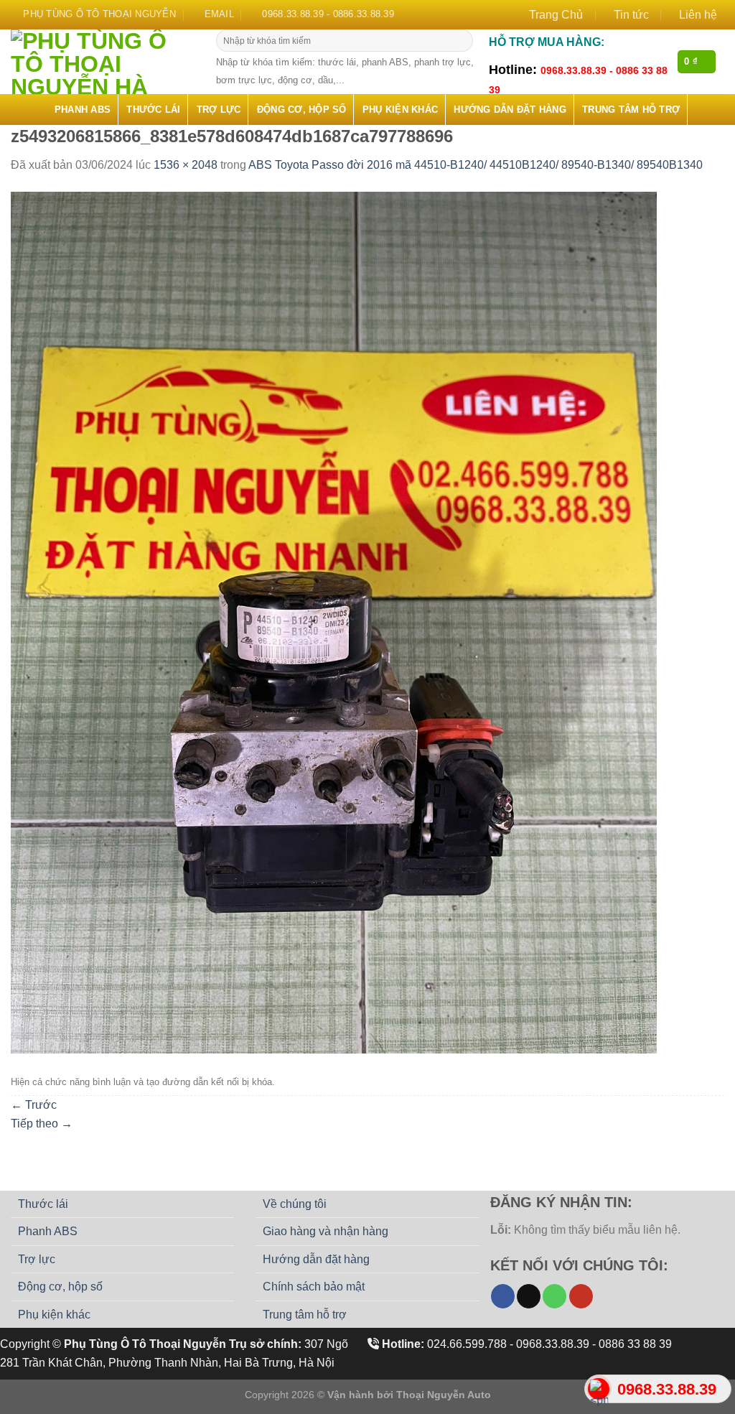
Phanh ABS (83, 109)
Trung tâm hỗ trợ (631, 109)
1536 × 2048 (185, 165)
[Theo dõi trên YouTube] (581, 1296)
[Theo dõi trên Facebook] (503, 1296)
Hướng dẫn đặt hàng (510, 109)
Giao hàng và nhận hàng (325, 1231)
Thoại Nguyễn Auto (443, 1394)
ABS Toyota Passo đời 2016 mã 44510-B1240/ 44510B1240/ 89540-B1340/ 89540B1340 (475, 165)
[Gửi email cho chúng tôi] (528, 1296)
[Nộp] (460, 40)
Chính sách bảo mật (314, 1286)
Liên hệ (698, 15)
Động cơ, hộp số (302, 109)
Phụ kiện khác (400, 109)
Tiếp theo (41, 1123)
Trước (34, 1105)
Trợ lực (219, 109)
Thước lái (153, 109)
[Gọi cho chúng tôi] (554, 1296)
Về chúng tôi (295, 1204)
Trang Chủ (556, 15)
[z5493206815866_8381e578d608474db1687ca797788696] (334, 621)
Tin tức (631, 15)
